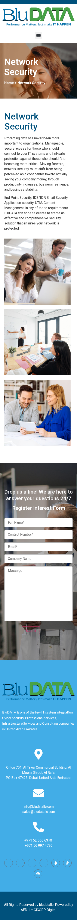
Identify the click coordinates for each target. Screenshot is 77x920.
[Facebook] (20, 863)
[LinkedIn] (44, 863)
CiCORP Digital (45, 910)
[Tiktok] (67, 863)
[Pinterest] (38, 873)
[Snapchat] (55, 863)
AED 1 (25, 910)
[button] (38, 35)
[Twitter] (32, 863)
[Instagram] (8, 863)
